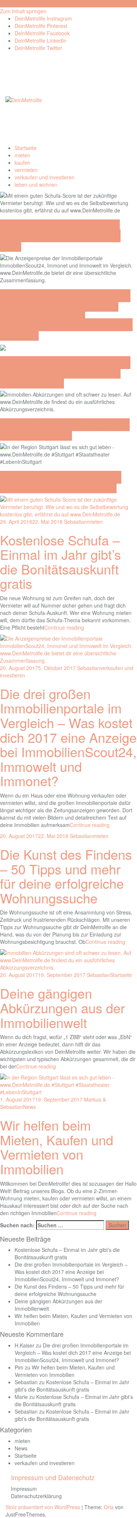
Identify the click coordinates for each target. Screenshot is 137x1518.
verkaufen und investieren (45, 177)
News (29, 1106)
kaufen (22, 162)
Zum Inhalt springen (23, 11)
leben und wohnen (36, 184)
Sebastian (75, 521)
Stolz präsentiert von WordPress (42, 1507)
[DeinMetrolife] (23, 99)
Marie (21, 1396)
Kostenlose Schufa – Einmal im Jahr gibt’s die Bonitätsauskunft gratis (60, 235)
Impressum (24, 1488)
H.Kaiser (24, 1345)
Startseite (26, 147)
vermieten (26, 169)
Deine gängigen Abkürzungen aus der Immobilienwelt (65, 429)
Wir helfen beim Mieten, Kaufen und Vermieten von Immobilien (60, 482)
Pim (19, 1367)
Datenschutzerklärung (36, 1496)
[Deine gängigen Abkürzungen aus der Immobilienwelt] (68, 959)
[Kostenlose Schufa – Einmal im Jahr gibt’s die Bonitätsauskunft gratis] (68, 505)
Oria (109, 1507)
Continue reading (64, 627)
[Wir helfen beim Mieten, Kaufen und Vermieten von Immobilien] (68, 1084)
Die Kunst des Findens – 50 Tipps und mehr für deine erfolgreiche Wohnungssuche (65, 372)
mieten (22, 155)
